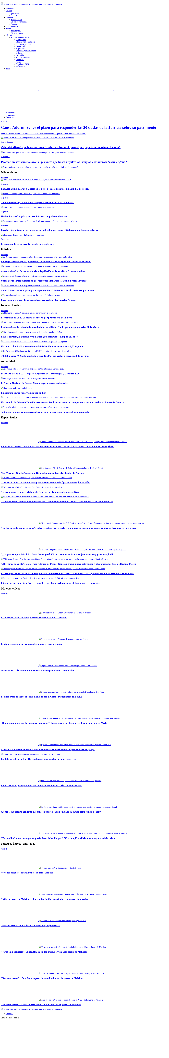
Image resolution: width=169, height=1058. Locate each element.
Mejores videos (17, 33)
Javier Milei (10, 113)
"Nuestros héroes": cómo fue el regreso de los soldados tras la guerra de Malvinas (42, 978)
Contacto (9, 1014)
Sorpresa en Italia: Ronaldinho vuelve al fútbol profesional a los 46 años (37, 670)
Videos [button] (8, 28)
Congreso (9, 117)
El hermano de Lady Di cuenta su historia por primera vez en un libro (36, 317)
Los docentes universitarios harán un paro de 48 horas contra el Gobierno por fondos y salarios (49, 230)
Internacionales (12, 26)
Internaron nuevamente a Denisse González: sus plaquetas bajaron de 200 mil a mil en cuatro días (50, 583)
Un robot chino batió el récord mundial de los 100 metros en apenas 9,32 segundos (42, 346)
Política (14, 15)
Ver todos (4, 177)
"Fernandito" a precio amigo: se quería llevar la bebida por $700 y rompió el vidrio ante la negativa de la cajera (58, 838)
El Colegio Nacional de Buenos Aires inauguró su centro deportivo (34, 383)
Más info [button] (9, 35)
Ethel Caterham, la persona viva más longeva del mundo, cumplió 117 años (39, 336)
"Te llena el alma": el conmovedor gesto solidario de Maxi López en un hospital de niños (45, 482)
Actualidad (10, 8)
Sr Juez (19, 53)
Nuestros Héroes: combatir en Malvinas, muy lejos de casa (30, 925)
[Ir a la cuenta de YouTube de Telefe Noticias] (95, 89)
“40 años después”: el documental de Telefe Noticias (27, 872)
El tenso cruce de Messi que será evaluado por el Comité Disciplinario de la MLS (41, 696)
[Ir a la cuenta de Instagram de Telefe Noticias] (132, 89)
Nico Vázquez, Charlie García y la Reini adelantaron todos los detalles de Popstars (42, 473)
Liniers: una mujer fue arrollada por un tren (23, 393)
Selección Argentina (19, 22)
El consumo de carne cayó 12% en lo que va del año (27, 244)
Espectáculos (21, 40)
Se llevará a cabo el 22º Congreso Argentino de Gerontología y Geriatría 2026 (40, 373)
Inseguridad (10, 115)
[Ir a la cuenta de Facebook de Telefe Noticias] (20, 89)
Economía (15, 13)
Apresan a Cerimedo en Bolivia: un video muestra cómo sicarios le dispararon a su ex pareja (48, 749)
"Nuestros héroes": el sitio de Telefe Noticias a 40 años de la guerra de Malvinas (41, 1004)
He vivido (20, 55)
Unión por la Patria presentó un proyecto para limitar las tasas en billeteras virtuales (43, 280)
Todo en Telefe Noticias (20, 37)
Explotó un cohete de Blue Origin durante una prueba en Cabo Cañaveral (38, 759)
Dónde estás (20, 46)
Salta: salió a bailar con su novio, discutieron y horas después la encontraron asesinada (45, 412)
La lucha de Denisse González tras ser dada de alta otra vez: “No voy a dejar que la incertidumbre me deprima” (57, 446)
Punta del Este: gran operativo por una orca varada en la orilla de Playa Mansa (41, 785)
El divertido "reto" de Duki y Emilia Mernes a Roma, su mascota (34, 617)
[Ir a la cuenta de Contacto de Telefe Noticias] (19, 109)
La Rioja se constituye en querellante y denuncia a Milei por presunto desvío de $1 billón (46, 261)
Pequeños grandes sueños (26, 51)
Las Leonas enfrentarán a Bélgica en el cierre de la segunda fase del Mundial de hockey (45, 188)
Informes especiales (23, 44)
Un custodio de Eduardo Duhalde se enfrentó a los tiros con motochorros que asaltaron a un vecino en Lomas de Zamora (62, 402)
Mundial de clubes (23, 57)
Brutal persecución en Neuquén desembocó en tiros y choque (31, 644)
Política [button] (9, 11)
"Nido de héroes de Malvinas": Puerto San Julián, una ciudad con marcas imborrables (45, 899)
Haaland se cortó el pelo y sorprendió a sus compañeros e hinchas (34, 216)
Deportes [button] (9, 17)
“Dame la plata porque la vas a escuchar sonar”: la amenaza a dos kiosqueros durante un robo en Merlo (54, 723)
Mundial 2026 (16, 20)
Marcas (19, 62)
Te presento (20, 48)
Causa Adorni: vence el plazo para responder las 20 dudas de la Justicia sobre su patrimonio (48, 290)
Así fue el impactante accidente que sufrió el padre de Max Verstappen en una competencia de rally (51, 811)
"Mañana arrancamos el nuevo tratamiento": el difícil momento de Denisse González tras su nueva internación (57, 501)
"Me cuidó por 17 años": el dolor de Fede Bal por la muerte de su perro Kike (40, 492)
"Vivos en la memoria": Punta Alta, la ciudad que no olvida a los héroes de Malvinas (44, 951)
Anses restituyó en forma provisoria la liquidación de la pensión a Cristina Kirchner (43, 271)
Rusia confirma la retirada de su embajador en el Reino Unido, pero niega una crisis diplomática (50, 327)
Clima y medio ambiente (25, 42)
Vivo (8, 68)
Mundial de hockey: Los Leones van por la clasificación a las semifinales (37, 202)
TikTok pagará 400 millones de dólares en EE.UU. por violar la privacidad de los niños (45, 356)
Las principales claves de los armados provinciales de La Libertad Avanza (38, 300)
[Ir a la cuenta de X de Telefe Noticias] (57, 89)
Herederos (20, 60)
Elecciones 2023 (22, 64)
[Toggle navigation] (2, 2)
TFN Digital (16, 31)
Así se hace (20, 66)
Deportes (14, 24)
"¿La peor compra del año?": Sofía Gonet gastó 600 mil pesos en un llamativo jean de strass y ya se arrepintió (57, 554)
